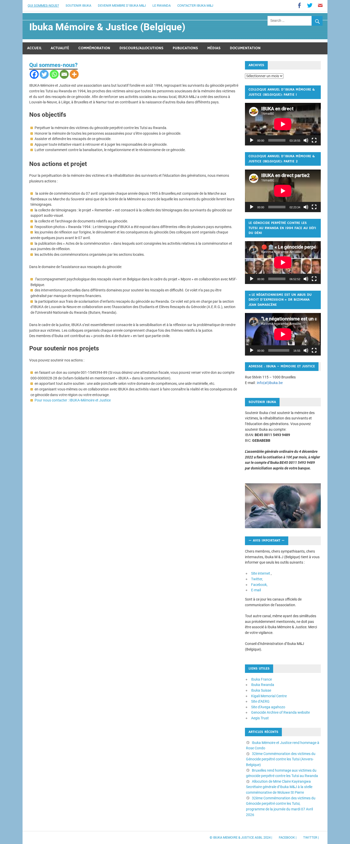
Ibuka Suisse (261, 690)
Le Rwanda (161, 5)
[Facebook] (34, 74)
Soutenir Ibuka (78, 5)
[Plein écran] (314, 140)
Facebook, (259, 585)
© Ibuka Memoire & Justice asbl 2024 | (241, 837)
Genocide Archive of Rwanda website (280, 712)
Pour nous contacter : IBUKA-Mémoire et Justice (73, 400)
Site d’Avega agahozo (268, 707)
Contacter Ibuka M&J (195, 5)
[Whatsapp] (54, 74)
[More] (74, 74)
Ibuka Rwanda (262, 685)
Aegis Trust (260, 718)
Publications (185, 48)
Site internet (260, 573)
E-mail (256, 590)
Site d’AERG (260, 701)
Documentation (245, 48)
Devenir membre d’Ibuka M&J (122, 5)
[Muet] (305, 140)
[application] (283, 124)
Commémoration (94, 48)
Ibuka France (261, 679)
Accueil (34, 48)
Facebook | (287, 837)
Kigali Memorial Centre (269, 696)
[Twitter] (44, 74)
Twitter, (257, 579)
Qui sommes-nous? (43, 5)
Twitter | (311, 837)
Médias (214, 48)
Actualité (60, 48)
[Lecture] (251, 140)
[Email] (64, 74)
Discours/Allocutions (141, 48)
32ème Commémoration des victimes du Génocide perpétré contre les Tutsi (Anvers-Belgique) (280, 759)
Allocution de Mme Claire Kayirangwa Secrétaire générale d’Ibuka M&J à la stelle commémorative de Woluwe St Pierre (279, 787)
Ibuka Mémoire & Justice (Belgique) (107, 27)
